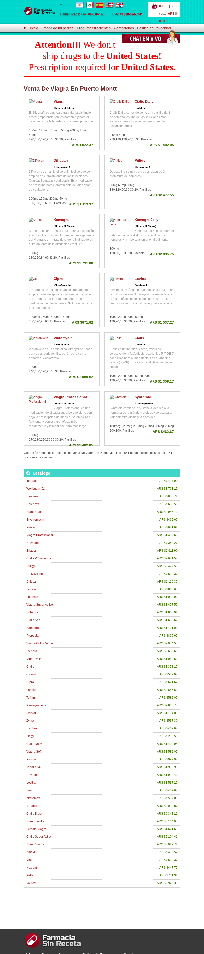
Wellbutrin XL (35, 488)
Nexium (31, 867)
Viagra (59, 101)
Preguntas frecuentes (94, 28)
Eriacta (31, 550)
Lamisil (31, 690)
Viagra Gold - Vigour (40, 643)
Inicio (34, 28)
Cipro (58, 279)
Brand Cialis (34, 512)
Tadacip (31, 806)
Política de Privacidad (154, 28)
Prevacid (32, 527)
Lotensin (32, 597)
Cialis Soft (33, 620)
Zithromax (33, 798)
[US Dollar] (109, 5)
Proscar (31, 759)
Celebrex (32, 504)
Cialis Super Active (39, 836)
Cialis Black (34, 813)
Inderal (31, 481)
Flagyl (30, 736)
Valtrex (31, 883)
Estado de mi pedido (57, 28)
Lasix (30, 790)
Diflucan (61, 160)
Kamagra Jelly (146, 220)
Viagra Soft (33, 751)
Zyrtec (30, 720)
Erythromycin (35, 519)
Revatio (31, 775)
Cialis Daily (144, 101)
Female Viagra (36, 829)
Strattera (32, 496)
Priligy (140, 160)
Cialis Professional (39, 558)
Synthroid (143, 397)
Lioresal (31, 589)
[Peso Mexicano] (89, 5)
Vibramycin (63, 338)
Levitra (140, 279)
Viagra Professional (70, 397)
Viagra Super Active (39, 604)
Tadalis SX (33, 767)
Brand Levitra (35, 821)
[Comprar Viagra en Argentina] (40, 11)
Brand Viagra (35, 844)
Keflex (30, 875)
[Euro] (99, 5)
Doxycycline (34, 574)
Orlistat (31, 713)
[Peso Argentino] (79, 5)
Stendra (31, 651)
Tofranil (31, 697)
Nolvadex (32, 543)
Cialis (139, 338)
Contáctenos (124, 28)
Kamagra (61, 220)
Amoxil (31, 852)
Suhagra (32, 612)
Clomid (31, 674)
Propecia (32, 635)
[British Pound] (119, 5)
